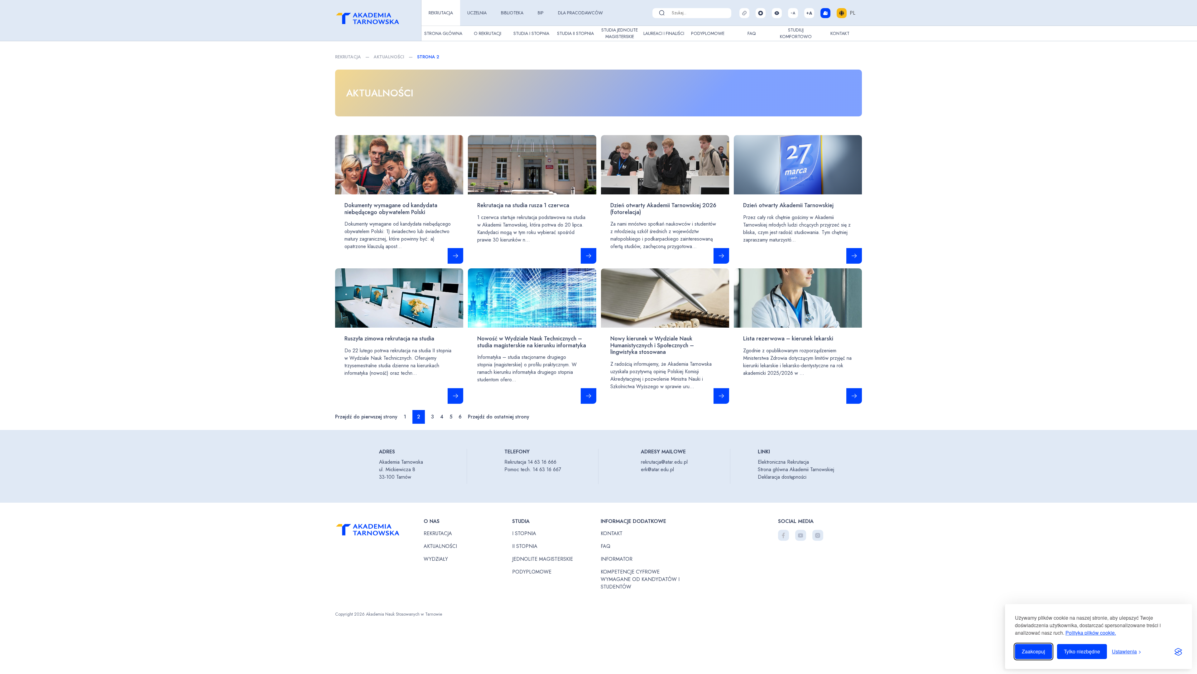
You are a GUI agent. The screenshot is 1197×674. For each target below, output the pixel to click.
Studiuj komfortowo (796, 33)
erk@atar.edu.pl (657, 469)
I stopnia (524, 533)
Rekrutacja (441, 13)
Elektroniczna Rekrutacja (783, 462)
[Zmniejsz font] (793, 13)
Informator (616, 559)
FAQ (752, 33)
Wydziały (436, 559)
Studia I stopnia (531, 33)
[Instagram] (817, 535)
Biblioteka (512, 13)
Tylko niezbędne (1082, 651)
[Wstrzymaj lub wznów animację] (761, 13)
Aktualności (389, 57)
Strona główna (443, 33)
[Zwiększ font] (809, 13)
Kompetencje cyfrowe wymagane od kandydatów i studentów (640, 579)
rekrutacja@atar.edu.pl (664, 462)
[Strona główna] (377, 20)
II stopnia (524, 546)
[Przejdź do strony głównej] (377, 531)
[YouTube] (800, 535)
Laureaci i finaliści (663, 33)
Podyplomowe (707, 33)
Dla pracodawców (580, 13)
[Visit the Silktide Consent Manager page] (1178, 651)
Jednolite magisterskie (542, 559)
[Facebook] (783, 535)
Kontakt (839, 33)
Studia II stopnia (575, 33)
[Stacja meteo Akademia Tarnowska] (825, 13)
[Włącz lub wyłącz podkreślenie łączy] (744, 13)
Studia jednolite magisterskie (619, 33)
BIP (541, 13)
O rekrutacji (487, 33)
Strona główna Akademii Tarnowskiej (796, 469)
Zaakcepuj (1033, 651)
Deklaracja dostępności (782, 477)
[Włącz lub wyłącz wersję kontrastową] (777, 13)
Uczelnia (477, 13)
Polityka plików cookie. (1090, 632)
